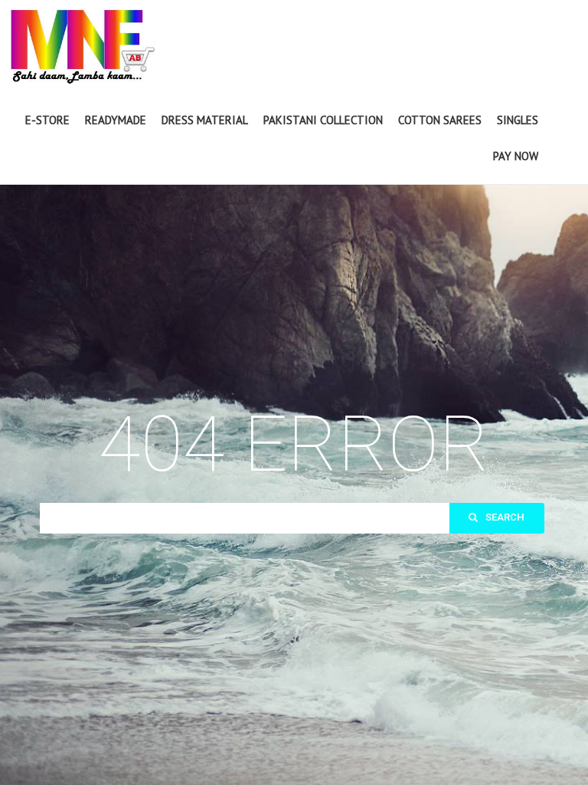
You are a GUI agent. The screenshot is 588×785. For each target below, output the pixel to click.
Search (504, 517)
